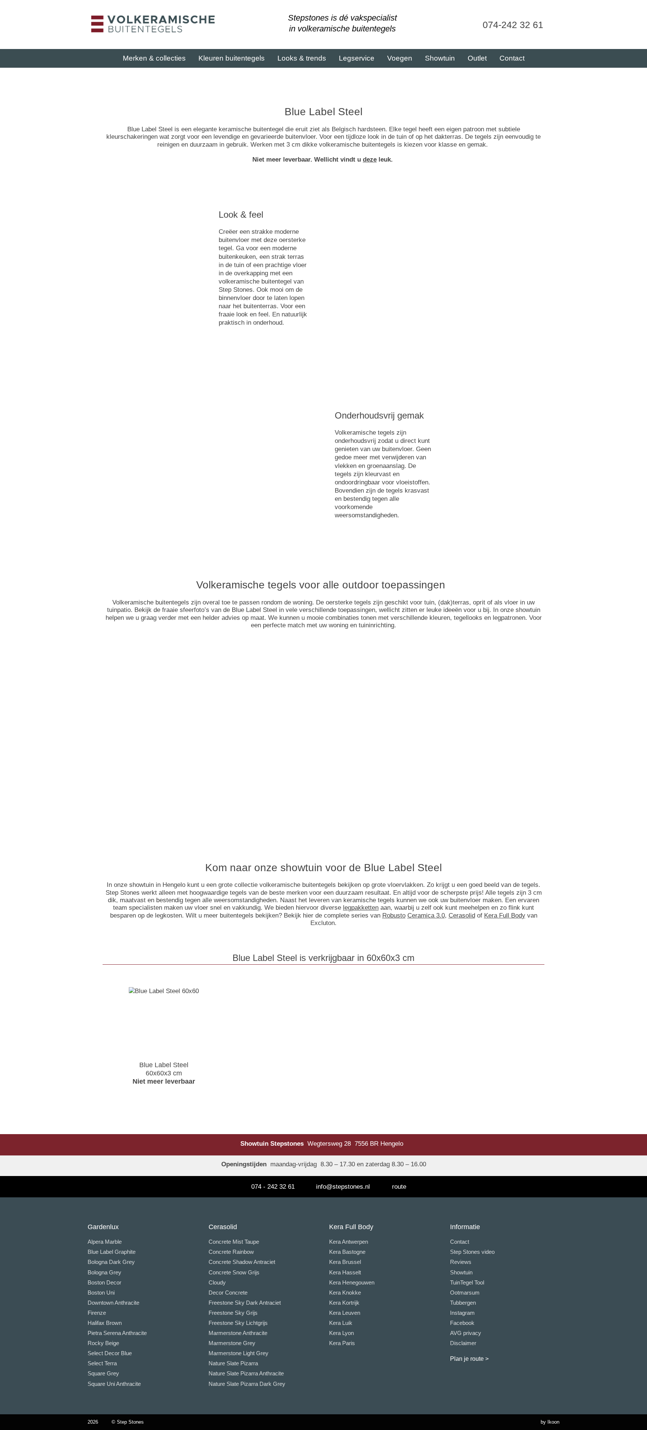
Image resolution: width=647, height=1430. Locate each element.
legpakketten (361, 907)
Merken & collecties (154, 58)
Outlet (477, 58)
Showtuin (440, 58)
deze (370, 159)
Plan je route (467, 1359)
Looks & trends (301, 58)
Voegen (399, 58)
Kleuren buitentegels (231, 58)
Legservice (356, 58)
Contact (512, 58)
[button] (97, 745)
